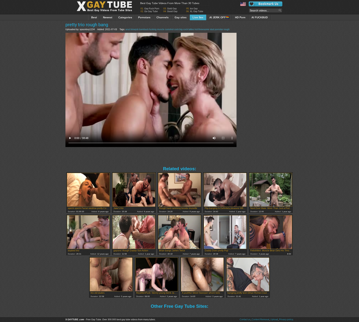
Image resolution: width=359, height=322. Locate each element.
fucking (153, 29)
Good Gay (172, 11)
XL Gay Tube (196, 11)
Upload (274, 319)
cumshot (169, 29)
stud (212, 29)
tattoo (191, 29)
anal (127, 29)
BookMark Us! (265, 3)
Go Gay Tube (151, 11)
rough (227, 29)
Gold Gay (172, 8)
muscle (160, 29)
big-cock (183, 29)
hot (196, 29)
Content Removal (260, 319)
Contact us (245, 319)
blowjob (135, 29)
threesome (203, 29)
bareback (144, 29)
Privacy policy (286, 319)
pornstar (219, 29)
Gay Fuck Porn (151, 8)
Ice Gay (194, 8)
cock (176, 29)
